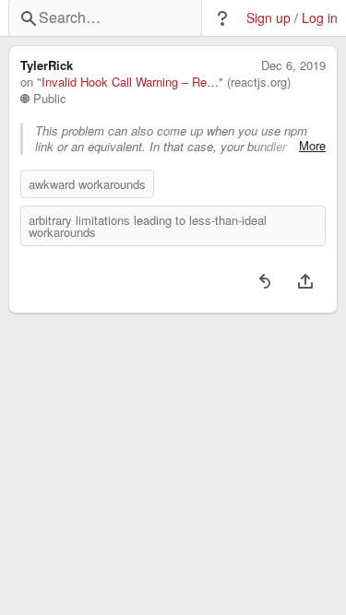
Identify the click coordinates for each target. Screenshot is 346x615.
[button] (222, 18)
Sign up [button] (268, 18)
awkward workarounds (87, 184)
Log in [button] (320, 18)
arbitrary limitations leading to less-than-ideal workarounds (148, 226)
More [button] (312, 145)
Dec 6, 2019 (293, 65)
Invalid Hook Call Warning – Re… (130, 82)
